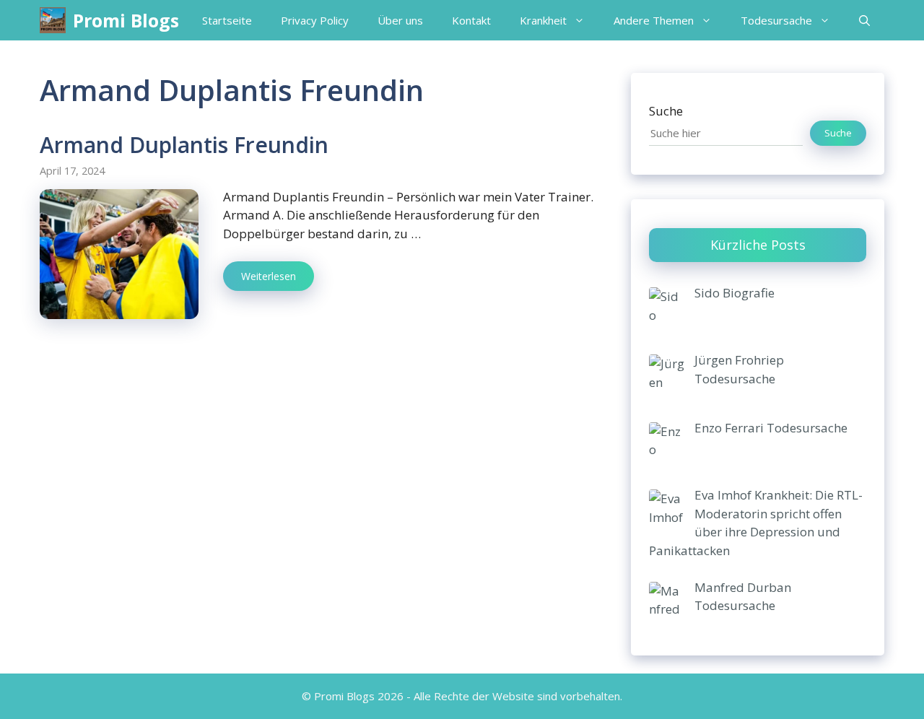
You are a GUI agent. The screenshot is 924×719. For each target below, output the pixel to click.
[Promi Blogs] (53, 20)
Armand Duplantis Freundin (184, 145)
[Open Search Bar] (864, 20)
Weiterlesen (268, 276)
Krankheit (543, 20)
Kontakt (471, 20)
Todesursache (776, 20)
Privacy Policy (315, 20)
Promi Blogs (126, 20)
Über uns (400, 20)
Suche (666, 111)
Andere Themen (654, 20)
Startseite (227, 20)
